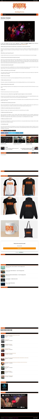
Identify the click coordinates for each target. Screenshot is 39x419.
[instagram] (37, 0)
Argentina (5, 130)
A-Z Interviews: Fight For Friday (8, 344)
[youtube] (36, 0)
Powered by (17, 252)
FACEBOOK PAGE (24, 44)
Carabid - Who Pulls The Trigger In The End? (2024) (10, 353)
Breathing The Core (19, 12)
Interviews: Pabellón (29, 143)
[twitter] (35, 0)
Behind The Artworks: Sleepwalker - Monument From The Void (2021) (12, 335)
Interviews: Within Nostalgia (8, 371)
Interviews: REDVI (3, 143)
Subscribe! (19, 248)
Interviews (13, 130)
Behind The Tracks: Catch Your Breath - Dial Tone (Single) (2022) (15, 266)
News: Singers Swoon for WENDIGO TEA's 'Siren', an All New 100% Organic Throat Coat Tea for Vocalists (16, 362)
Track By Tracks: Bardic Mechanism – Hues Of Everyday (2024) (15, 270)
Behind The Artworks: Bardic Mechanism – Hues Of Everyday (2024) (16, 274)
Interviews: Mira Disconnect (18, 143)
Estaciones (9, 130)
